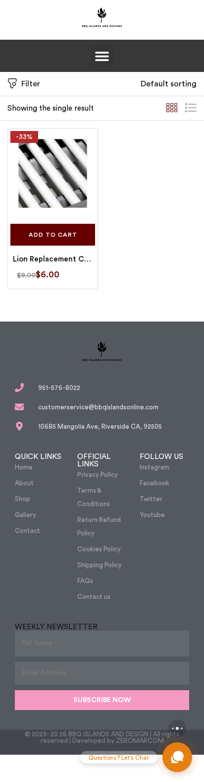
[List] (191, 108)
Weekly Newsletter (56, 627)
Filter (30, 84)
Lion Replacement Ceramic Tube (53, 259)
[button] (102, 56)
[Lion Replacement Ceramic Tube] (52, 173)
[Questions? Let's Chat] (177, 757)
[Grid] (172, 108)
